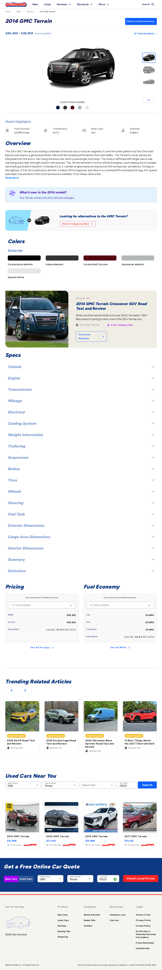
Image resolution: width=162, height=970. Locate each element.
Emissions (17, 571)
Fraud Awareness (145, 942)
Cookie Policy (143, 925)
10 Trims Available (144, 33)
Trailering (16, 446)
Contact (88, 925)
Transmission (19, 389)
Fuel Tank (16, 514)
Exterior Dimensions (26, 525)
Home (7, 11)
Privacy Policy (143, 920)
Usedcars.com (118, 914)
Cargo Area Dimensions (29, 537)
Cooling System (22, 423)
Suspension (18, 457)
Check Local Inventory (140, 21)
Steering (15, 503)
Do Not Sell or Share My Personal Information (146, 934)
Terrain (30, 11)
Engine (14, 378)
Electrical (16, 412)
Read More (12, 178)
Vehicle (14, 366)
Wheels (14, 491)
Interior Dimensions (25, 548)
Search (147, 785)
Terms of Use (143, 914)
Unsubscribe (143, 948)
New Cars (11, 878)
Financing (63, 936)
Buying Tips (64, 931)
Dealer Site (89, 920)
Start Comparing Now (75, 224)
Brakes (14, 468)
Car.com (114, 920)
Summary (16, 559)
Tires (12, 480)
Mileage (15, 400)
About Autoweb (92, 914)
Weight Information (25, 434)
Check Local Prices (141, 878)
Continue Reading (84, 336)
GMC (19, 11)
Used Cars (26, 878)
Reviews (62, 925)
